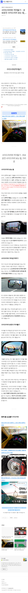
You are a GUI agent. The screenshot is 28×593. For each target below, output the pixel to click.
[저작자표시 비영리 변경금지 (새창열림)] (15, 517)
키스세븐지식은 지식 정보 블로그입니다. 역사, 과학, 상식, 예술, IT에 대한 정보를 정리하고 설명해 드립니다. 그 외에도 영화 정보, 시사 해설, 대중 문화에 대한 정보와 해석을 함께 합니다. (11, 564)
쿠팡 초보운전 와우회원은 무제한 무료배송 (9, 39)
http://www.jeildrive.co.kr (8, 28)
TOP (25, 580)
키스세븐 (3, 558)
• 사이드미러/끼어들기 (8, 49)
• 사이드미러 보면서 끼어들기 (11, 57)
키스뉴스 (3, 581)
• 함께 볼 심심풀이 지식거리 (10, 59)
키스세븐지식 (7, 2)
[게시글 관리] (7, 518)
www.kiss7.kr (10, 588)
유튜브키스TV (4, 583)
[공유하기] (5, 518)
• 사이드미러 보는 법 (9, 54)
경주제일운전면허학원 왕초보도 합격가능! (10, 30)
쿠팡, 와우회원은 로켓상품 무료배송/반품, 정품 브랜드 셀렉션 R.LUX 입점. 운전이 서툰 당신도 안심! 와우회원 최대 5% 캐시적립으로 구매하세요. (10, 42)
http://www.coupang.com (8, 37)
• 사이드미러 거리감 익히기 (10, 56)
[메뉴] (25, 2)
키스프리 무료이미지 (5, 584)
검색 (23, 2)
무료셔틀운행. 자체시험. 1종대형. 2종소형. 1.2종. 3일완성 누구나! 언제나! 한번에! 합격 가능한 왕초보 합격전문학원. (10, 32)
